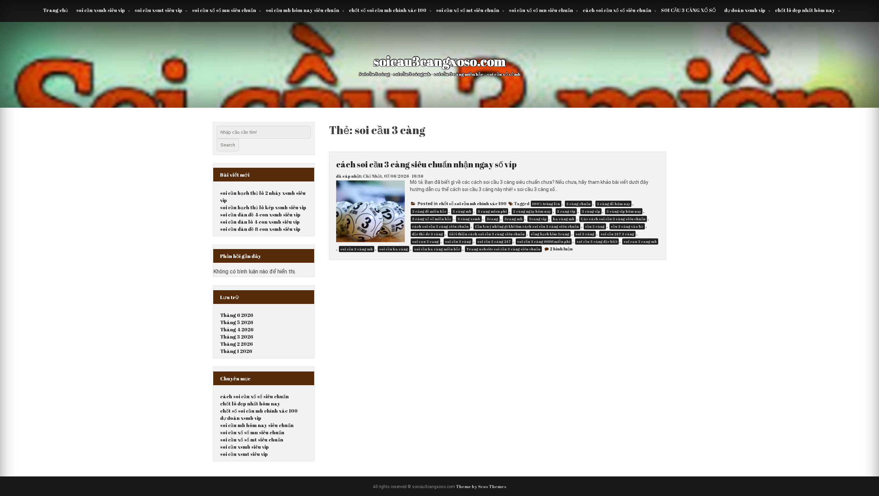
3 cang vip (566, 211)
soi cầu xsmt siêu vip (158, 10)
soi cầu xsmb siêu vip (100, 10)
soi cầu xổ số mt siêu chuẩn (467, 10)
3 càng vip (591, 211)
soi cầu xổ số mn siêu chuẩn (224, 10)
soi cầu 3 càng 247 (494, 241)
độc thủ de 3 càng (427, 234)
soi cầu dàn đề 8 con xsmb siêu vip (260, 229)
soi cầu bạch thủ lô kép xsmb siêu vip (263, 207)
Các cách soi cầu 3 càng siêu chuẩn (613, 218)
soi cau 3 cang (425, 241)
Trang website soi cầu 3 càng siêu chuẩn (503, 249)
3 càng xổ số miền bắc (431, 218)
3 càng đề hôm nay (613, 203)
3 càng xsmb (468, 218)
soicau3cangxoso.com (440, 61)
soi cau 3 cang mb (640, 241)
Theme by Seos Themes (481, 486)
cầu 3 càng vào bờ (627, 226)
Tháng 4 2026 (236, 329)
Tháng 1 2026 (236, 351)
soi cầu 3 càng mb (356, 249)
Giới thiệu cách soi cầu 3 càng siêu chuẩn (487, 234)
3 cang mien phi (492, 211)
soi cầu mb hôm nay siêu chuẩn (302, 10)
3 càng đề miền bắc (429, 211)
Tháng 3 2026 (236, 336)
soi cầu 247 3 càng (617, 234)
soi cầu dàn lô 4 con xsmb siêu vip (260, 222)
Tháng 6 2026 (236, 315)
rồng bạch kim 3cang (550, 234)
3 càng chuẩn (578, 203)
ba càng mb (563, 218)
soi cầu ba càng (393, 249)
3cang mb (513, 218)
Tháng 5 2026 (236, 322)
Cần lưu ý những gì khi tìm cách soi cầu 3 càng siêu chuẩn (527, 226)
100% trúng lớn (546, 203)
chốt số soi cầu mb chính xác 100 (387, 10)
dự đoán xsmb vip (744, 10)
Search (227, 144)
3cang (492, 218)
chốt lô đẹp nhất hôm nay (805, 10)
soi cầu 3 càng (458, 241)
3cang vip (538, 218)
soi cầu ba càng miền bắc (437, 249)
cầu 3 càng (595, 226)
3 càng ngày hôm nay (532, 211)
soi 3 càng (584, 234)
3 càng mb (462, 211)
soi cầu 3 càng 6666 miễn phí (543, 241)
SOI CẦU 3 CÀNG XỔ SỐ (688, 10)
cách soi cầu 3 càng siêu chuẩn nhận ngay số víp (426, 164)
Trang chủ (55, 10)
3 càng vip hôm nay (623, 211)
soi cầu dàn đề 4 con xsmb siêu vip (260, 214)
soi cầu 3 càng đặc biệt (597, 241)
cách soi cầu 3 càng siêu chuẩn (440, 226)
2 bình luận (561, 248)
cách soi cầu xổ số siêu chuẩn (617, 10)
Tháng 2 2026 (236, 344)
